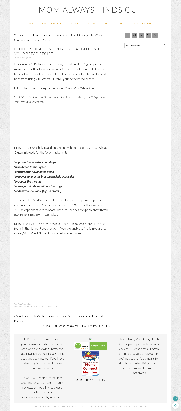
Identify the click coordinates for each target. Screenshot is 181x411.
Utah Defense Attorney (90, 379)
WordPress (141, 407)
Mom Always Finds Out (91, 9)
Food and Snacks (27, 304)
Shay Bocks (81, 407)
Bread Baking (31, 306)
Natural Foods (40, 306)
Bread (24, 306)
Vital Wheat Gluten (51, 306)
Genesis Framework (111, 407)
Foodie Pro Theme (62, 407)
